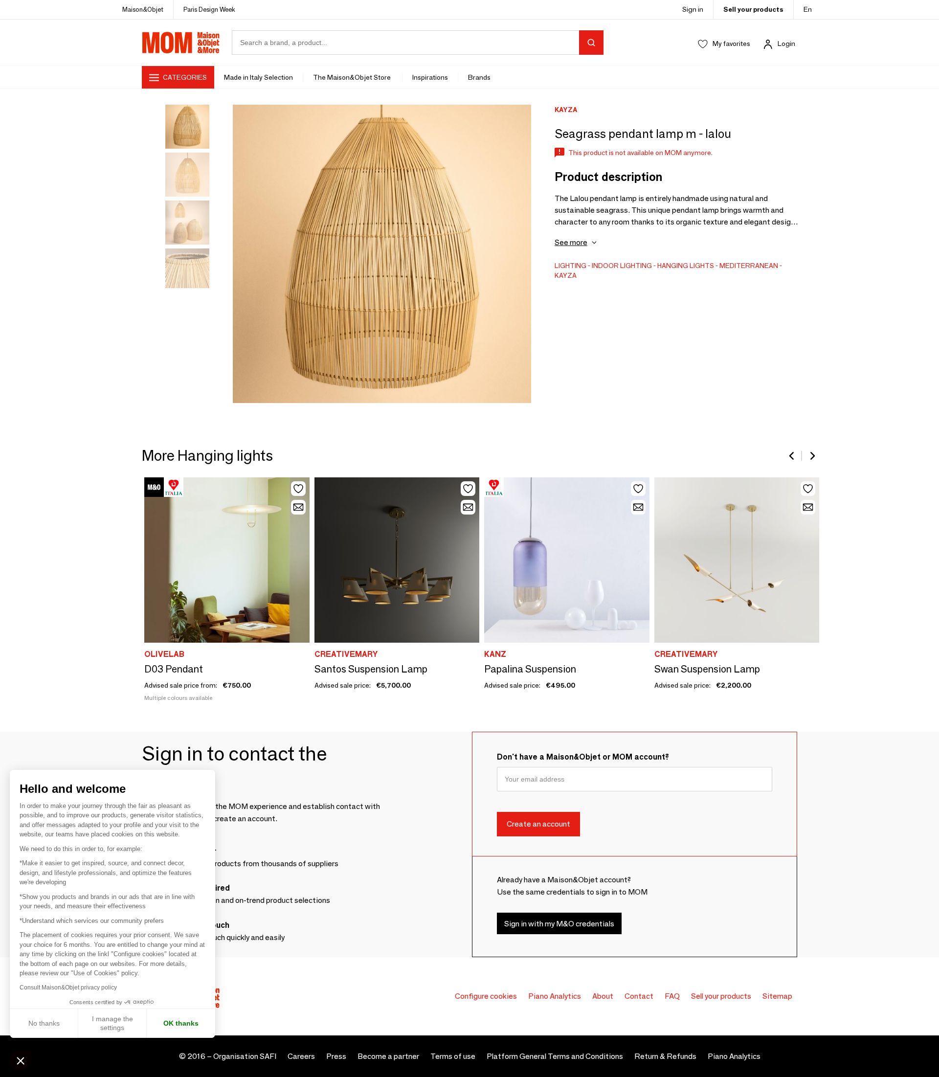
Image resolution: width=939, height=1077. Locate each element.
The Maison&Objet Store (352, 77)
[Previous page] (792, 456)
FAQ (672, 996)
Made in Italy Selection (258, 77)
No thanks (44, 1023)
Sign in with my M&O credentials (559, 923)
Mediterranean (748, 265)
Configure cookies (486, 996)
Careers (301, 1056)
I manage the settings (112, 1023)
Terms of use (452, 1056)
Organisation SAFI (244, 1056)
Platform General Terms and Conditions (555, 1056)
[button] (20, 1060)
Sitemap (777, 996)
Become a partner (388, 1056)
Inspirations (430, 77)
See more (571, 242)
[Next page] (812, 456)
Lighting (570, 265)
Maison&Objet (142, 9)
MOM (181, 42)
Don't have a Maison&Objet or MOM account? (583, 757)
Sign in (692, 9)
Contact (639, 996)
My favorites (731, 43)
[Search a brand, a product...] (591, 42)
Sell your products (753, 9)
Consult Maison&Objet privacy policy (68, 987)
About (602, 996)
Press (336, 1056)
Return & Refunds (665, 1056)
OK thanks (181, 1023)
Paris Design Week (209, 9)
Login (786, 43)
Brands (479, 77)
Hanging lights (685, 265)
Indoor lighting (622, 265)
